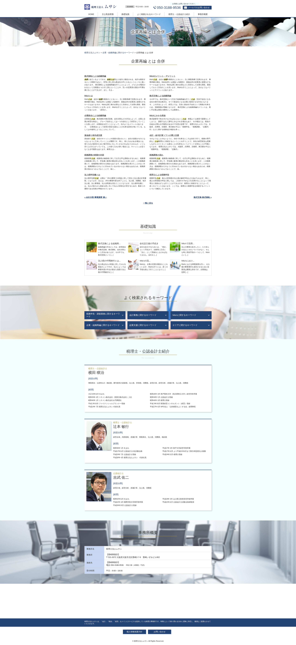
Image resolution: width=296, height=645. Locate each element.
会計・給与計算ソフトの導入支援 (164, 135)
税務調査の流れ (156, 155)
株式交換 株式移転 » (203, 197)
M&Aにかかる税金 (158, 115)
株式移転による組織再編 (95, 76)
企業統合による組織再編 (95, 115)
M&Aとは (88, 96)
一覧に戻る (148, 203)
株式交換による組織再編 (160, 96)
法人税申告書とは (92, 175)
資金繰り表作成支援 (93, 135)
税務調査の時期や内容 (94, 155)
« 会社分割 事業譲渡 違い (95, 197)
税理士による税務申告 (159, 175)
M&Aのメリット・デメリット (163, 76)
